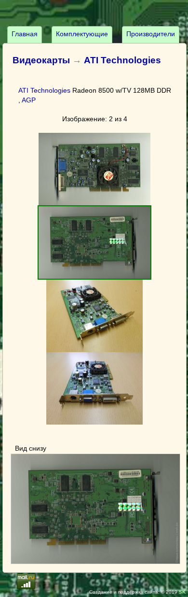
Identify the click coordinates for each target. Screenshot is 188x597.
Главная (25, 34)
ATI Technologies (122, 60)
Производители (150, 34)
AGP (29, 100)
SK (182, 592)
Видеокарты (41, 60)
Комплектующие (82, 34)
